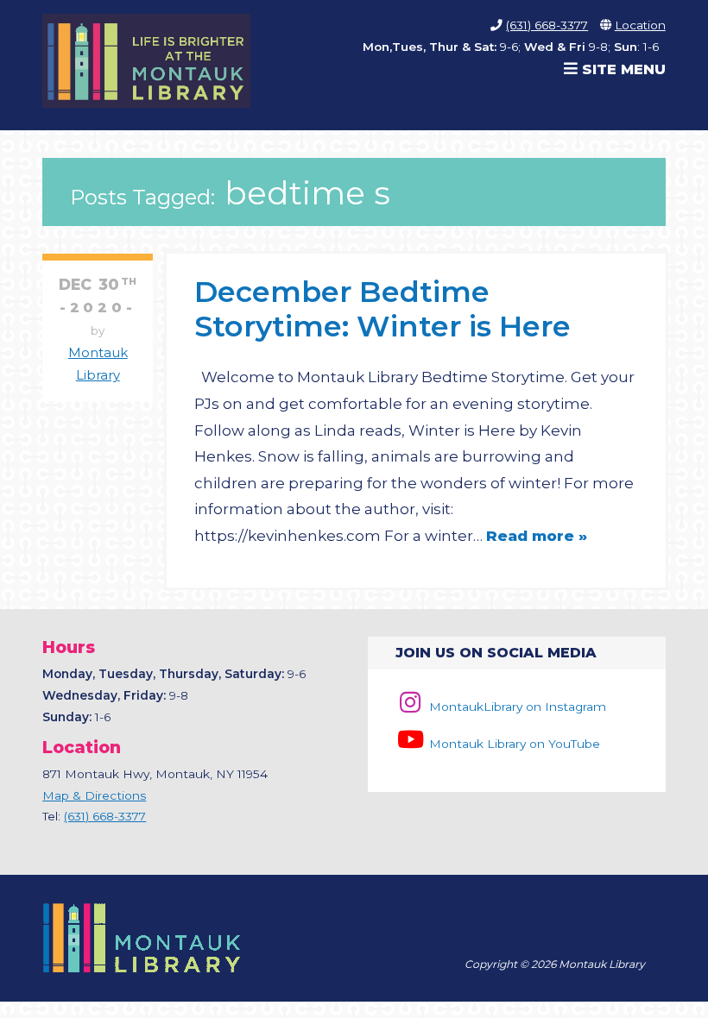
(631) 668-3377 (547, 25)
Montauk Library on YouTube (512, 744)
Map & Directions (94, 795)
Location (640, 25)
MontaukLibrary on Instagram (515, 706)
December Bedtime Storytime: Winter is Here (382, 308)
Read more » (536, 535)
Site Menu (622, 69)
